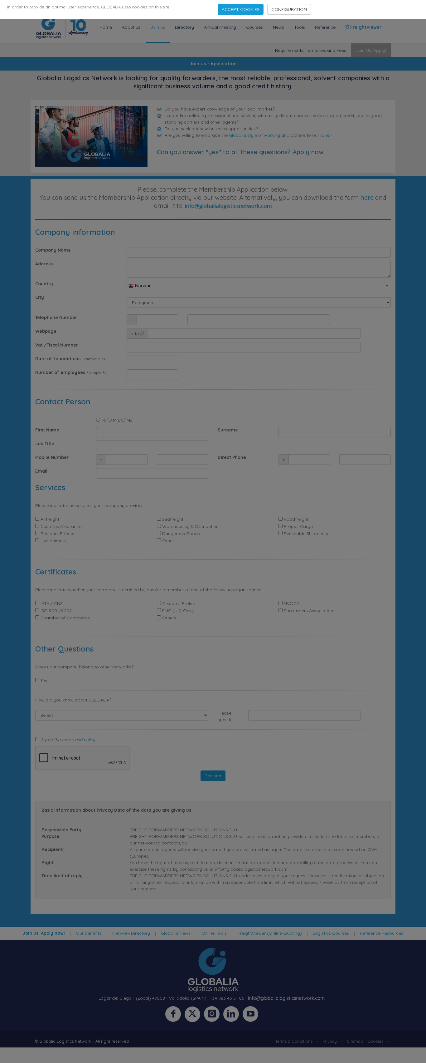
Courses (254, 27)
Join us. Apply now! (44, 933)
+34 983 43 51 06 (227, 998)
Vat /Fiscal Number (56, 345)
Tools (299, 27)
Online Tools (214, 933)
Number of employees (60, 372)
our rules (321, 135)
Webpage (45, 331)
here (367, 197)
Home (105, 27)
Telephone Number (56, 317)
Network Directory (131, 933)
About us (131, 27)
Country (44, 284)
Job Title (44, 443)
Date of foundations (57, 359)
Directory (184, 27)
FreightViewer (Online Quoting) (270, 933)
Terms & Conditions (293, 1041)
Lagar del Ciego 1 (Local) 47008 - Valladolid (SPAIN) (152, 998)
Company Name (53, 250)
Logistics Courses (331, 933)
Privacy (330, 1041)
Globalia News (176, 933)
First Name (47, 430)
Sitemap (355, 1041)
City (39, 297)
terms (68, 739)
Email (41, 471)
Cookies (375, 1041)
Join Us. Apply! (371, 50)
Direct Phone (232, 457)
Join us (157, 27)
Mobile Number (52, 457)
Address (44, 264)
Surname (228, 430)
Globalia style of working (254, 135)
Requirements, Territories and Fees (310, 50)
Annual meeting (220, 27)
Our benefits (88, 933)
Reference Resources (381, 933)
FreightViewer (365, 27)
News (278, 27)
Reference (325, 27)
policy (89, 739)
